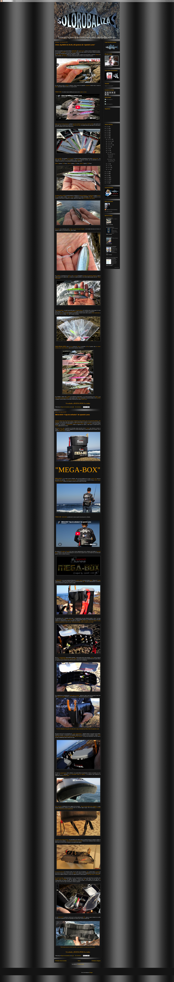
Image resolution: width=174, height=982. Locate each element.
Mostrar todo (117, 267)
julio (108, 148)
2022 (107, 128)
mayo (108, 152)
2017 (107, 137)
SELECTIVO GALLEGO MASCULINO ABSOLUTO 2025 (114, 262)
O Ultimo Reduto (114, 238)
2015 (107, 173)
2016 (107, 171)
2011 (107, 181)
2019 (107, 134)
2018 (107, 135)
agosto (109, 146)
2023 (107, 126)
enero (108, 169)
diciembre (109, 139)
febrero (109, 167)
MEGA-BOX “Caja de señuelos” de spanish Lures (72, 415)
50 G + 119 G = (114, 218)
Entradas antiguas (96, 960)
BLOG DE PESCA (110, 227)
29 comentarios (78, 955)
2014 (107, 175)
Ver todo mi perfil (108, 211)
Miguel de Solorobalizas (65, 406)
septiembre (110, 144)
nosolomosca (109, 217)
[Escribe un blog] (85, 407)
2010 (107, 182)
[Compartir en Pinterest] (89, 407)
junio (108, 150)
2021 (107, 130)
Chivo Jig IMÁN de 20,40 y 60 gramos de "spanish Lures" (75, 45)
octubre (109, 143)
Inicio (79, 960)
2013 (107, 177)
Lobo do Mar (109, 237)
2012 (107, 179)
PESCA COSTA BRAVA (111, 246)
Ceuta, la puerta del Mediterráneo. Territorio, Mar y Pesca (114, 231)
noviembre (109, 141)
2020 (107, 132)
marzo (108, 165)
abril (108, 163)
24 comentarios (78, 406)
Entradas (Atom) (80, 964)
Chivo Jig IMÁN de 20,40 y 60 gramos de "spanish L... (111, 155)
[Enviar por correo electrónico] (83, 407)
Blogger (91, 972)
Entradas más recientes (61, 960)
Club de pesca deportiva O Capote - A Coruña (112, 258)
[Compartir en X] (86, 407)
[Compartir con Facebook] (87, 407)
